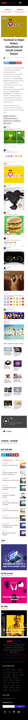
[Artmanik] (8, 2)
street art (13, 685)
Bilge (8, 57)
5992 (24, 524)
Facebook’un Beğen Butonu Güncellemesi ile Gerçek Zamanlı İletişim (14, 46)
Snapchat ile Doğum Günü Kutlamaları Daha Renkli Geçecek (20, 12)
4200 (24, 532)
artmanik (8, 669)
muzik (8, 682)
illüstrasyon (17, 680)
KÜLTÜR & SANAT (5, 463)
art (4, 669)
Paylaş (13, 62)
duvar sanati (15, 672)
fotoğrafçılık (14, 674)
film (4, 674)
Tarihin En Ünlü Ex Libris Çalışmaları (10, 510)
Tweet (7, 62)
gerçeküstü (21, 674)
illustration (5, 680)
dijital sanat (20, 669)
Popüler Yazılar (8, 460)
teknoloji (5, 690)
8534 (24, 479)
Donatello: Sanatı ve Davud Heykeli (10, 480)
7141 (24, 494)
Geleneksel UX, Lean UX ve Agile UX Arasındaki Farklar (9, 526)
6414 (24, 510)
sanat (17, 682)
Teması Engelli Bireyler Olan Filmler (10, 518)
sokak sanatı (6, 685)
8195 (24, 487)
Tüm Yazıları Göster (14, 420)
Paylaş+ (19, 62)
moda (4, 682)
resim (13, 682)
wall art (10, 690)
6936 (24, 502)
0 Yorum (8, 431)
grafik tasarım (15, 677)
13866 (24, 472)
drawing (9, 672)
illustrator (12, 680)
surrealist (5, 687)
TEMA (3, 470)
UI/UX (3, 523)
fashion (21, 672)
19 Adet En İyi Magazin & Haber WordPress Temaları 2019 (9, 473)
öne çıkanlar (17, 690)
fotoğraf (8, 674)
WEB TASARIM (7, 523)
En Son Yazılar (20, 460)
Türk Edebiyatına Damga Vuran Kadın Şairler (9, 488)
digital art (14, 669)
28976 (24, 464)
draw (4, 672)
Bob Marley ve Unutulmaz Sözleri (10, 465)
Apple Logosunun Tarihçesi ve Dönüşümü (9, 533)
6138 (24, 517)
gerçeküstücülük (7, 677)
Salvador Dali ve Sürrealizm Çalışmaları (8, 496)
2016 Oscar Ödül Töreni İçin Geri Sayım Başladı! (7, 12)
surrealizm (11, 687)
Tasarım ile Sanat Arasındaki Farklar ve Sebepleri (10, 503)
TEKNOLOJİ (5, 18)
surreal (18, 685)
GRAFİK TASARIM (5, 500)
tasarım (17, 687)
